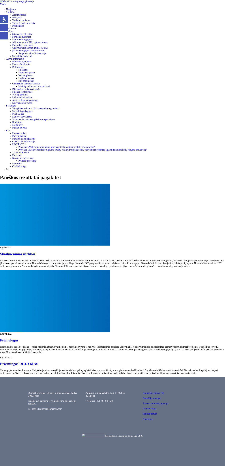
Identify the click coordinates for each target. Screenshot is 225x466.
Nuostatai (23, 70)
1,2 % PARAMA (20, 152)
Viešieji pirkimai (20, 94)
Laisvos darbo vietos (22, 103)
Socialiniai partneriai (22, 56)
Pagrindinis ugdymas (22, 45)
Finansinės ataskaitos (22, 92)
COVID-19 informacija (23, 141)
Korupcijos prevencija (23, 158)
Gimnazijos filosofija (22, 34)
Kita (8, 130)
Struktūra (10, 12)
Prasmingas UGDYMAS (19, 364)
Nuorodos (17, 163)
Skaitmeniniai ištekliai (17, 254)
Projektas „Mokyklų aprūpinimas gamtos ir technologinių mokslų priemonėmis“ (56, 147)
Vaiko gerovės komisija (23, 23)
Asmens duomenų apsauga (25, 100)
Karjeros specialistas (22, 116)
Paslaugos (11, 105)
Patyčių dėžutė (19, 136)
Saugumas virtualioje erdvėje (32, 53)
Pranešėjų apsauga (27, 160)
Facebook (17, 155)
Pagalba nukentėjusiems (23, 138)
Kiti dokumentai (26, 81)
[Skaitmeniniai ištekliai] (55, 244)
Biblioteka (17, 122)
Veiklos (9, 31)
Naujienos (11, 9)
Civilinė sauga (19, 166)
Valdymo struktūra (21, 20)
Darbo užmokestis (21, 64)
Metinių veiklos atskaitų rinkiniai (34, 86)
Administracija (19, 14)
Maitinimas (17, 125)
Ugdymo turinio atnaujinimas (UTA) (30, 48)
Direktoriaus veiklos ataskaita (26, 89)
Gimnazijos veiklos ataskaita (26, 83)
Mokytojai (17, 17)
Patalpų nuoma (19, 127)
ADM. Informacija (15, 59)
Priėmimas (11, 28)
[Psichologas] (55, 331)
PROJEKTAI (18, 144)
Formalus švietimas (21, 36)
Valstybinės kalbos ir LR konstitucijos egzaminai (35, 108)
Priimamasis (18, 25)
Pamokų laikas (19, 133)
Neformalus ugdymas (22, 39)
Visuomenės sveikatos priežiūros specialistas (33, 119)
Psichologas (18, 114)
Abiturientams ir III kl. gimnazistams (29, 42)
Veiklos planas (25, 75)
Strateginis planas (26, 72)
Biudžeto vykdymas (22, 61)
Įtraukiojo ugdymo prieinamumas (28, 50)
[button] (7, 170)
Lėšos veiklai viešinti (22, 97)
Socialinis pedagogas (22, 111)
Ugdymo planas (26, 78)
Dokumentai (18, 67)
